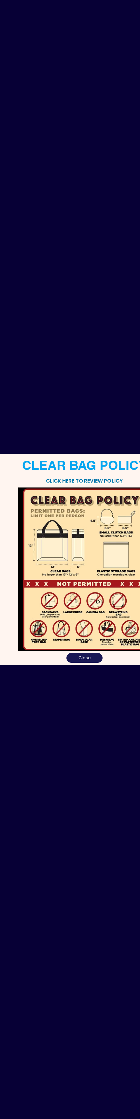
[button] (84, 658)
